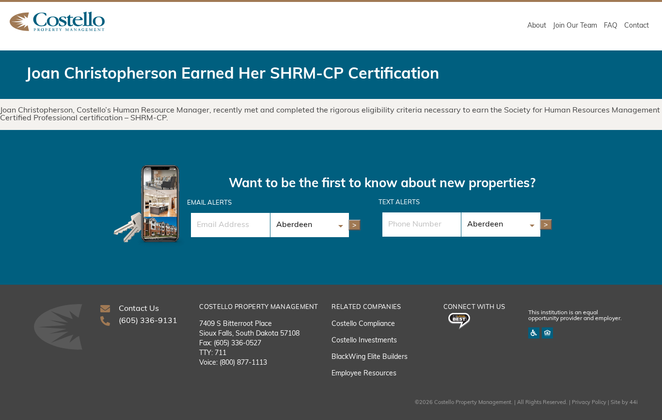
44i (634, 402)
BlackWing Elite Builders (369, 357)
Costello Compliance (363, 324)
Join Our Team (575, 26)
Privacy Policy (589, 402)
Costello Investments (364, 340)
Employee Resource (362, 373)
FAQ (610, 26)
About (536, 26)
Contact (636, 26)
